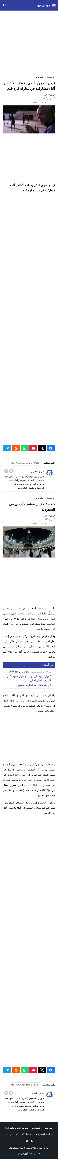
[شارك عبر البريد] (33, 448)
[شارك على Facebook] (50, 448)
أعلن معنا (49, 1127)
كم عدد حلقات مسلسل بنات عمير (34, 685)
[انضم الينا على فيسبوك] (31, 1141)
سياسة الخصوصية (44, 1134)
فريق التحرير (49, 94)
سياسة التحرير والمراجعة (16, 1127)
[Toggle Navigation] (53, 5)
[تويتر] (6, 471)
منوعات (39, 76)
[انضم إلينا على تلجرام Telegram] (26, 1141)
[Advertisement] (29, 42)
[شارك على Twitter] (42, 448)
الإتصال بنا (36, 1127)
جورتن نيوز (43, 5)
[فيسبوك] (10, 471)
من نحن (8, 1134)
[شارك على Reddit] (16, 448)
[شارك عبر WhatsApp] (24, 448)
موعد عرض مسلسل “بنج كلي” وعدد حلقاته (29, 671)
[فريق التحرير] (49, 473)
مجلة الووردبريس (26, 1153)
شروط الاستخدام (24, 1134)
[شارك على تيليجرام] (7, 448)
